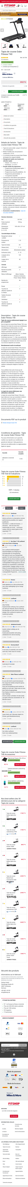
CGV (3, 1124)
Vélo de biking (6, 1158)
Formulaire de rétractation (5, 1135)
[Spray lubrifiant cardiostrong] (5, 782)
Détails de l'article (9, 116)
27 (23, 476)
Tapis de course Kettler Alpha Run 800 (11, 924)
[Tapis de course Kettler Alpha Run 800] (16, 918)
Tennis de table (6, 1154)
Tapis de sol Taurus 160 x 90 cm (17, 758)
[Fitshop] (10, 6)
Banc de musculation (18, 1155)
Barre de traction (19, 1175)
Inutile (9, 533)
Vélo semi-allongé (19, 1161)
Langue (21, 508)
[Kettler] (11, 819)
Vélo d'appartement (20, 1144)
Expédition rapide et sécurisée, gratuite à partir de (14, 1)
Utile (5, 533)
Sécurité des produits (9, 138)
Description (7, 119)
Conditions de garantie (10, 125)
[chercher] (21, 6)
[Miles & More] (14, 1094)
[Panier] (26, 6)
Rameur (17, 1147)
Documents (7, 122)
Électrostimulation (7, 1178)
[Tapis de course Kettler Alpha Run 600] (16, 809)
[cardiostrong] (11, 834)
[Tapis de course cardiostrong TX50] (16, 825)
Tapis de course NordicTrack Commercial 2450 (11, 878)
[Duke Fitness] (7, 19)
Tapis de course (6, 1147)
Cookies (4, 1128)
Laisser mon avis (14, 498)
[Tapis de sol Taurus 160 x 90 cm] (5, 759)
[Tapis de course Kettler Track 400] (16, 934)
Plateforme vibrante (20, 1178)
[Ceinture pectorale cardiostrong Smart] (5, 771)
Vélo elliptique (6, 1144)
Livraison (4, 1131)
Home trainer (18, 1164)
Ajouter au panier (17, 91)
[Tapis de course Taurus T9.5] (16, 888)
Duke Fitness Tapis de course (9, 10)
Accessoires (7, 131)
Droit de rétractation (20, 1131)
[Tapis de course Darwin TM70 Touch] (16, 949)
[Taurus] (11, 897)
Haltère (17, 1158)
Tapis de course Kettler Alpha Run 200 (11, 861)
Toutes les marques (7, 1182)
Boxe (4, 1161)
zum (9, 1111)
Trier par (8, 508)
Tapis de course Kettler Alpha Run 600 (11, 815)
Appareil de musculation (6, 1150)
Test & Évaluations (9, 128)
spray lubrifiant (9, 212)
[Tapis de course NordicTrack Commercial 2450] (16, 872)
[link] (8, 1023)
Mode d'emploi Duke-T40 (10, 423)
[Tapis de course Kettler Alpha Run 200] (16, 855)
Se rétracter (14, 1116)
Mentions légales (19, 1128)
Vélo (4, 1164)
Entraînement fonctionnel (6, 1172)
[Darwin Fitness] (11, 849)
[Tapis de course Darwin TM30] (16, 840)
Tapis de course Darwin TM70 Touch (11, 955)
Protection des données (18, 1125)
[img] (14, 73)
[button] (4, 46)
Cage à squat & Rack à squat (19, 1167)
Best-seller (6, 135)
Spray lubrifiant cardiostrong (15, 781)
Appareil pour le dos (7, 1175)
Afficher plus (7, 741)
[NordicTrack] (11, 882)
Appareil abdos (19, 1171)
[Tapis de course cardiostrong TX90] (16, 903)
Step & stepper (6, 1167)
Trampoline (18, 1149)
